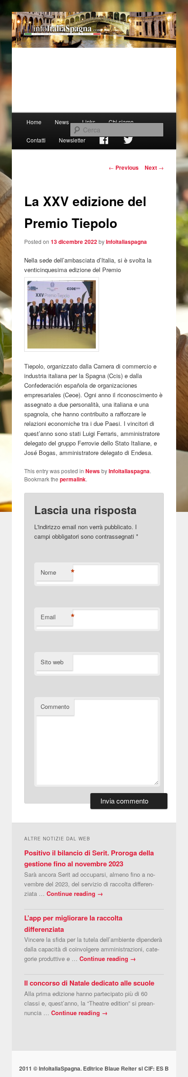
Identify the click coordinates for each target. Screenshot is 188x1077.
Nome (57, 572)
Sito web (52, 661)
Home (34, 122)
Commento (55, 706)
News (62, 122)
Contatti (36, 140)
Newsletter (72, 140)
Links (88, 122)
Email (57, 617)
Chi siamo (121, 122)
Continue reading (75, 893)
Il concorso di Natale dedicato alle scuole (89, 983)
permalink (73, 479)
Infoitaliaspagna (126, 242)
